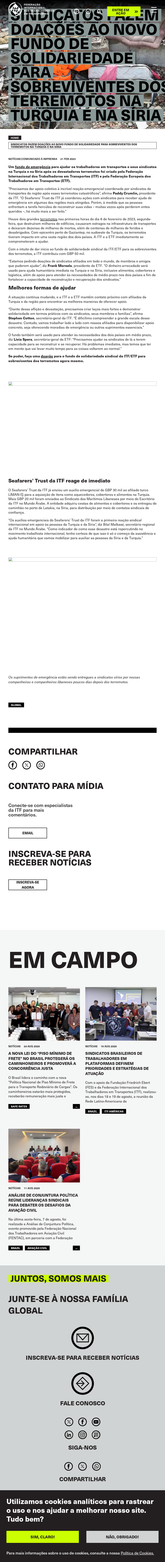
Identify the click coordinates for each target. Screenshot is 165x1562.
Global (16, 705)
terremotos (48, 218)
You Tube (96, 1422)
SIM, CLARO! (43, 1536)
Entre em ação (120, 11)
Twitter (68, 1422)
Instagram (82, 1434)
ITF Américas (114, 1111)
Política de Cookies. (137, 1553)
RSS (96, 1434)
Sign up (82, 1340)
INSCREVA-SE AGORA (27, 885)
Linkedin (68, 1434)
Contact (82, 1385)
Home (15, 137)
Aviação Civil (37, 1248)
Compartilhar (43, 751)
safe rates (19, 1106)
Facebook (82, 1422)
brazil (92, 1111)
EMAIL (27, 832)
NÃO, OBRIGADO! (122, 1536)
